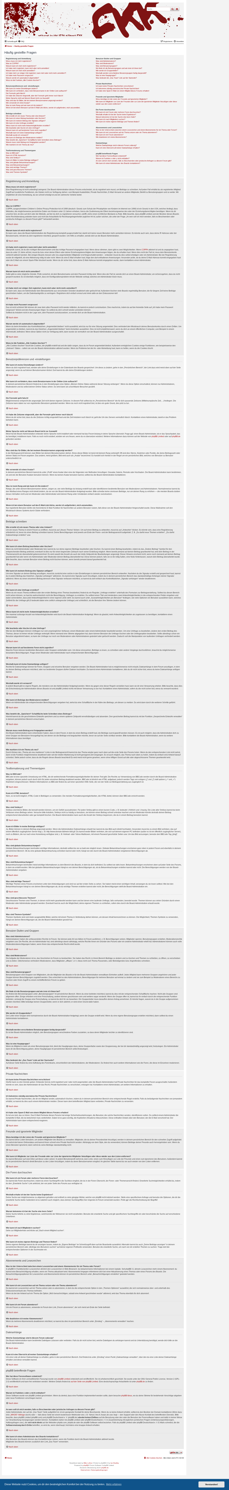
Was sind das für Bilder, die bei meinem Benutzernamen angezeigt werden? (34, 100)
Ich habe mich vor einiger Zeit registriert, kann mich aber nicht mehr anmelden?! (36, 73)
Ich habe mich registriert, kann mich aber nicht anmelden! (27, 68)
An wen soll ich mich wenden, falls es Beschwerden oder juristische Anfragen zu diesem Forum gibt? (134, 161)
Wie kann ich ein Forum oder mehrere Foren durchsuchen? (118, 112)
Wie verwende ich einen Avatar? (18, 103)
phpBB (85, 1465)
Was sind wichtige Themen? (16, 167)
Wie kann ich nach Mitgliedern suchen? (110, 119)
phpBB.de (176, 436)
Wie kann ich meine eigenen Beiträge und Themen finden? (117, 122)
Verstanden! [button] (211, 1484)
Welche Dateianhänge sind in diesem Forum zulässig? (116, 145)
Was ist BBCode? (12, 153)
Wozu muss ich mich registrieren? (19, 61)
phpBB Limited (158, 436)
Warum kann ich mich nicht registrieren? (21, 66)
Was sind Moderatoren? (105, 63)
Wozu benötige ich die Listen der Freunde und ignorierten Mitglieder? (121, 99)
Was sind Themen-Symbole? (17, 172)
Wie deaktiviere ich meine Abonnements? (111, 137)
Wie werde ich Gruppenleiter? (107, 70)
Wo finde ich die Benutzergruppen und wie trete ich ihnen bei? (119, 68)
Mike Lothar (88, 1463)
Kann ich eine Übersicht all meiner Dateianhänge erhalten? (118, 148)
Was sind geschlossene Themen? (19, 170)
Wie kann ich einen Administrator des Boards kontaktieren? (118, 163)
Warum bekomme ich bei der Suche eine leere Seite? (116, 117)
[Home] (166, 34)
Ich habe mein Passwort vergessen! (19, 75)
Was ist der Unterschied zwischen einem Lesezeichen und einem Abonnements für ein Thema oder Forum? (136, 130)
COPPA (145, 250)
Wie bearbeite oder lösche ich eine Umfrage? (23, 128)
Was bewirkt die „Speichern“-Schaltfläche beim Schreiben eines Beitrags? (33, 140)
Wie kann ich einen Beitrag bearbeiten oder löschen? (25, 118)
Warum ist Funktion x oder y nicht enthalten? (112, 158)
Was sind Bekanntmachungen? (17, 165)
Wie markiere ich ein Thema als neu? (20, 145)
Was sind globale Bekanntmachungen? (20, 162)
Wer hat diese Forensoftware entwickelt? (111, 156)
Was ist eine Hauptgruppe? (106, 75)
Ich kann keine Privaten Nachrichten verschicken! (115, 86)
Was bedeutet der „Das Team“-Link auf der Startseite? (116, 78)
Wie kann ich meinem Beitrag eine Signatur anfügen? (25, 121)
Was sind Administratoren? (106, 61)
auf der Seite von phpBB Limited (84, 1382)
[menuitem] (21, 41)
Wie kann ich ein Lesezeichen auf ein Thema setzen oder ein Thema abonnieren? (126, 132)
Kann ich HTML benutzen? (16, 155)
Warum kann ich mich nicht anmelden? (20, 70)
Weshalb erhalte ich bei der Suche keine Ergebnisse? (116, 114)
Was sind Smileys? (13, 158)
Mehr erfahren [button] (114, 1484)
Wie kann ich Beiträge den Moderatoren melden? (24, 137)
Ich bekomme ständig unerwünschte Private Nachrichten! (117, 88)
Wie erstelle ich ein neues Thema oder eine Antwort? (25, 116)
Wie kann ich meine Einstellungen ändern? (22, 88)
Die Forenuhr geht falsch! (15, 93)
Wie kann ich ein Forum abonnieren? (109, 135)
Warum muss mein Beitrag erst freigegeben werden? (26, 142)
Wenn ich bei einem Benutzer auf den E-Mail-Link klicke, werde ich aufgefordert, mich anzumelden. (43, 108)
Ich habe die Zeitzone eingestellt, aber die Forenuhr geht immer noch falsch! (34, 96)
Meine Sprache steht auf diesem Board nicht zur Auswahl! (27, 98)
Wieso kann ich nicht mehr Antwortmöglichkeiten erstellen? (28, 125)
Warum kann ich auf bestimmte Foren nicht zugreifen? (26, 130)
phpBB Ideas (126, 1396)
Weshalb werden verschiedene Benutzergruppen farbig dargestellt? (121, 73)
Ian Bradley (115, 1463)
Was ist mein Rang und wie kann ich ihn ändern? (24, 105)
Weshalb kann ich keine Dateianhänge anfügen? (24, 133)
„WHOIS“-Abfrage (17, 1415)
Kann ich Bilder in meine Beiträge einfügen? (22, 160)
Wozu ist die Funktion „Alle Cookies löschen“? (23, 80)
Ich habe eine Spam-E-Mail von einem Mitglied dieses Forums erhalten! (122, 91)
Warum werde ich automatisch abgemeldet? (22, 78)
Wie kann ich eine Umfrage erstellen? (20, 123)
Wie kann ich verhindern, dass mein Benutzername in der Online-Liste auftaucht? (36, 91)
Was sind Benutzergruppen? (106, 66)
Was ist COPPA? (12, 63)
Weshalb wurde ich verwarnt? (17, 135)
